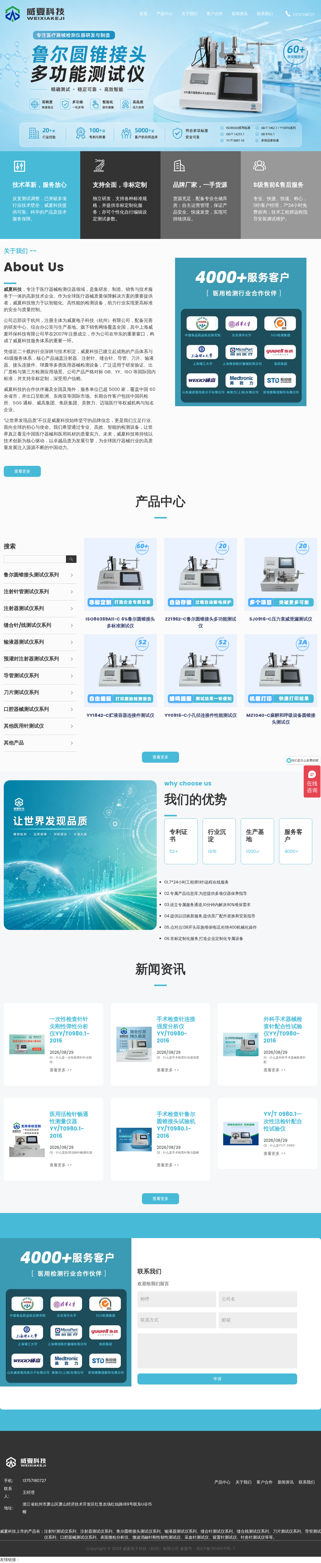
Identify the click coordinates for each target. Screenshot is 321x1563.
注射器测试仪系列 (24, 609)
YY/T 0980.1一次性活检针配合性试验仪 (283, 1122)
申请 (217, 1379)
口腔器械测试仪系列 (26, 710)
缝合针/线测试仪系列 (27, 626)
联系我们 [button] (265, 14)
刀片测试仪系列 (21, 693)
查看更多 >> (61, 1070)
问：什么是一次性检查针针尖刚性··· (71, 1060)
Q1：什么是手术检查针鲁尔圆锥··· (178, 1155)
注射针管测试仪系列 (26, 592)
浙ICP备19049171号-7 (215, 1548)
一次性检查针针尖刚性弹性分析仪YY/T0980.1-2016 (70, 1030)
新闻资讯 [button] (240, 14)
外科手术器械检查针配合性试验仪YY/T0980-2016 (283, 1030)
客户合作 (265, 1482)
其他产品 (14, 743)
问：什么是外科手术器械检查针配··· (285, 1060)
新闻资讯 (286, 1482)
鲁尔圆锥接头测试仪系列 (31, 575)
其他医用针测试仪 (24, 726)
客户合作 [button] (215, 14)
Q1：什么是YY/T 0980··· (280, 1145)
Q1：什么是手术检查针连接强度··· (178, 1060)
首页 (143, 14)
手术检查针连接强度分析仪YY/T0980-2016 (176, 1030)
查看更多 (22, 471)
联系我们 (307, 1482)
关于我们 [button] (190, 14)
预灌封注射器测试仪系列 (31, 659)
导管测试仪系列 (21, 676)
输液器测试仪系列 (24, 642)
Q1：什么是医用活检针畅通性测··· (71, 1155)
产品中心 (222, 1482)
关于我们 (243, 1482)
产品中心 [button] (164, 14)
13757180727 (304, 15)
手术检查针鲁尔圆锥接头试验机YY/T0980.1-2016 (176, 1125)
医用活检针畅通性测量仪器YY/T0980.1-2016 (69, 1125)
